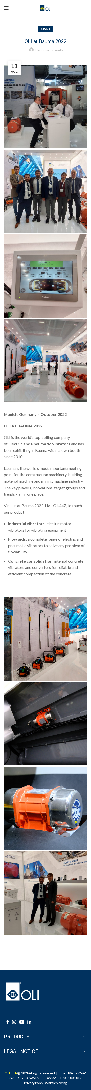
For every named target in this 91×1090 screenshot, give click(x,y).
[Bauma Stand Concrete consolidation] (45, 360)
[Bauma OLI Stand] (45, 639)
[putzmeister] (45, 723)
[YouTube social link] (22, 1022)
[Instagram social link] (14, 1022)
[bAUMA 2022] (45, 106)
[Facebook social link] (8, 1022)
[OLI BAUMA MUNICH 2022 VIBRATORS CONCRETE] (45, 191)
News (45, 29)
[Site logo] (45, 7)
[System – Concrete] (45, 276)
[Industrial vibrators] (45, 808)
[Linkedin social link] (29, 1022)
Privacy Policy (33, 1083)
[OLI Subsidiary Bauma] (45, 893)
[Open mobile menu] (6, 8)
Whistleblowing (56, 1083)
